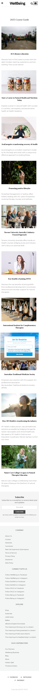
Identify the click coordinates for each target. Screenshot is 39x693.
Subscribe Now (19, 354)
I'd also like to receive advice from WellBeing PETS (19, 351)
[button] (19, 339)
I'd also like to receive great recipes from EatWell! (19, 349)
